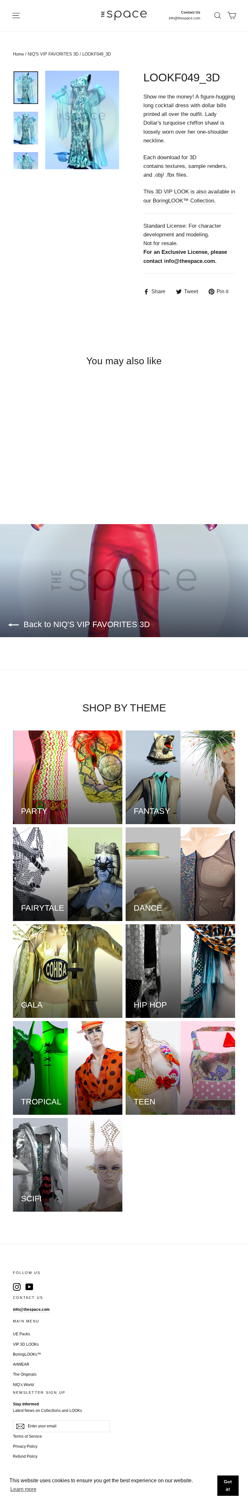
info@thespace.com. (190, 261)
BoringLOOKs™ (27, 1354)
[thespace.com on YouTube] (29, 1286)
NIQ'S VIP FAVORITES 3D (53, 54)
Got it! (228, 1485)
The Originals (24, 1374)
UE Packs (21, 1334)
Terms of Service (27, 1436)
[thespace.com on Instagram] (17, 1286)
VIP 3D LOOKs (26, 1344)
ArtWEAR (21, 1364)
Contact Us (190, 12)
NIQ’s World (23, 1384)
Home (18, 54)
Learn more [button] (23, 1489)
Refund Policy (25, 1456)
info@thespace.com (184, 18)
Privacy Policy (25, 1446)
